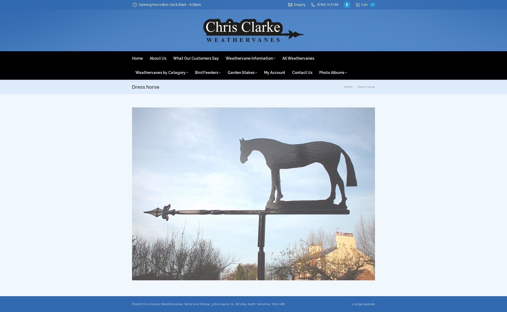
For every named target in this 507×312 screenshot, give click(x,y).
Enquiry (299, 4)
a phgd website (363, 304)
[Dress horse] (253, 193)
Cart (367, 4)
